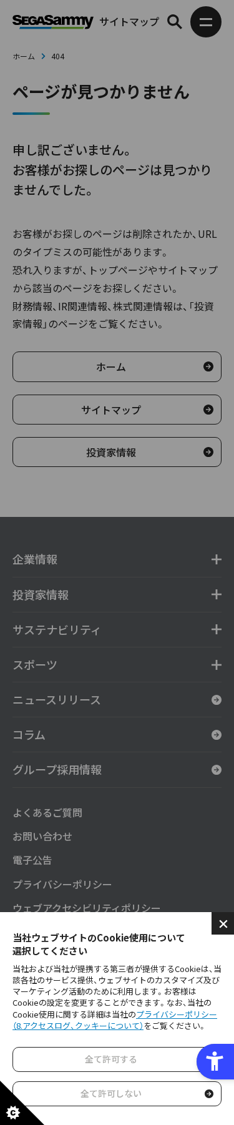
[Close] (223, 923)
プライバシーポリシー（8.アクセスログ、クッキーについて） (114, 1019)
